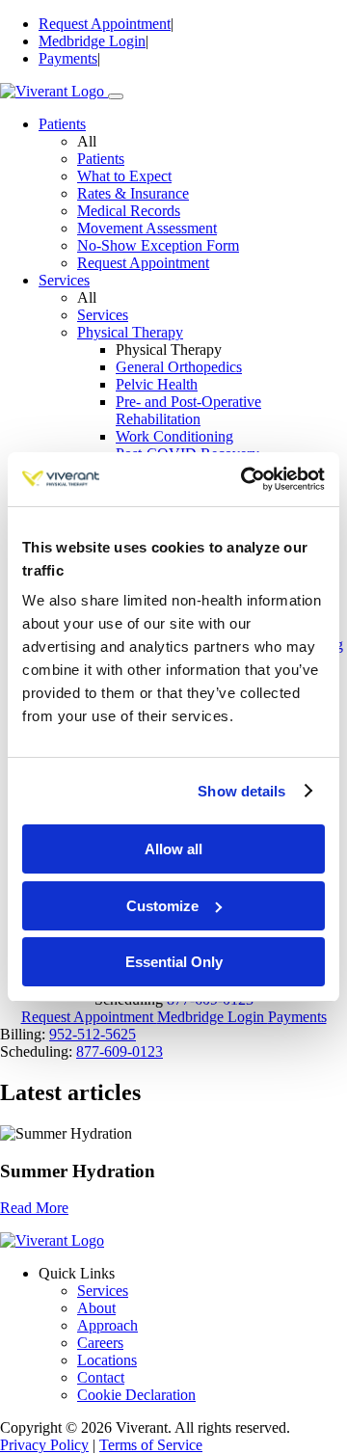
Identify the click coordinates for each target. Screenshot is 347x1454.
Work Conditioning (174, 436)
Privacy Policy (44, 1445)
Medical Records (128, 210)
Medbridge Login (92, 41)
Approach (107, 1325)
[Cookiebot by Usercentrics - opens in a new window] (245, 479)
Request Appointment (105, 23)
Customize (162, 906)
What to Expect (124, 176)
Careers (100, 1342)
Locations (107, 1360)
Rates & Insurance (133, 193)
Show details (241, 791)
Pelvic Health (157, 384)
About (96, 1308)
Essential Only (174, 962)
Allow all (173, 849)
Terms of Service (150, 1445)
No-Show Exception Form (158, 245)
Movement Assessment (147, 228)
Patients (62, 124)
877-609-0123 (119, 1051)
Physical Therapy (130, 332)
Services (64, 280)
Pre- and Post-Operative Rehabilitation (188, 410)
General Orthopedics (179, 367)
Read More (34, 1207)
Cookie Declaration (136, 1395)
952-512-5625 (92, 1034)
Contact (100, 1377)
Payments (68, 58)
